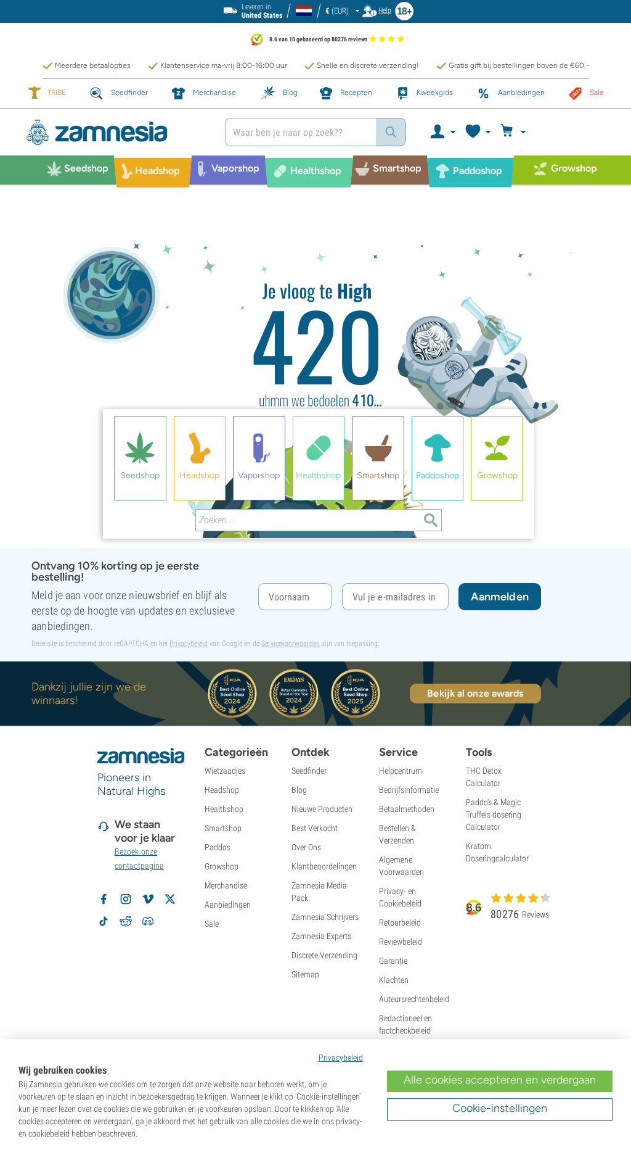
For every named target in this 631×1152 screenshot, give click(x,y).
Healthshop (224, 809)
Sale (212, 924)
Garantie (393, 961)
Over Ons (306, 847)
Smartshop (223, 828)
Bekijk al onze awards (475, 693)
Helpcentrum (400, 771)
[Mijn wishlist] (477, 132)
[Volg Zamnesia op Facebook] (103, 899)
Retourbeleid (400, 922)
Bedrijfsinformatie (409, 790)
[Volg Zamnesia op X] (170, 899)
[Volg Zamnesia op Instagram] (126, 899)
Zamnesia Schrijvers (325, 917)
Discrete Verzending (324, 955)
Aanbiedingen (228, 905)
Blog (299, 790)
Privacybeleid (188, 643)
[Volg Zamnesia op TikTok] (103, 921)
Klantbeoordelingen (324, 866)
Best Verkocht (314, 828)
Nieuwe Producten (321, 809)
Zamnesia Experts (321, 936)
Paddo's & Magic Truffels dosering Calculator (493, 814)
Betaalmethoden (406, 809)
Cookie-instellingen (499, 1108)
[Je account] (442, 132)
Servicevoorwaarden (290, 643)
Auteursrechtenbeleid (414, 999)
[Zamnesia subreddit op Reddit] (126, 921)
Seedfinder (309, 771)
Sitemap (305, 974)
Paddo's (217, 847)
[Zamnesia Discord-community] (148, 921)
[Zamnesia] (116, 132)
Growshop (221, 866)
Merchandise (226, 885)
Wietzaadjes (225, 771)
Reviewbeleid (400, 942)
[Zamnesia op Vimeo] (148, 899)
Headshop (222, 790)
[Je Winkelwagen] (515, 132)
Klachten (394, 980)
